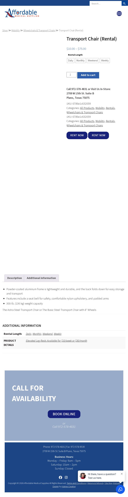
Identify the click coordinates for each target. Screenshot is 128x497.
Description (14, 278)
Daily (28, 334)
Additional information (41, 278)
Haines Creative (69, 486)
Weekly (58, 334)
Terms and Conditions (76, 483)
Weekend (48, 334)
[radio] (70, 60)
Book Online (64, 414)
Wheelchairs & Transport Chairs (39, 30)
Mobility (16, 30)
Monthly (37, 334)
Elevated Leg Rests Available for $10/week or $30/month (56, 341)
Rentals (110, 108)
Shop (5, 30)
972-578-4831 (58, 447)
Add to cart (88, 75)
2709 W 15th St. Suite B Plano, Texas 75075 (64, 451)
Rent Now (77, 135)
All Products (87, 108)
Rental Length (75, 54)
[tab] (14, 278)
